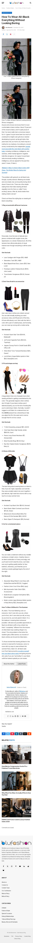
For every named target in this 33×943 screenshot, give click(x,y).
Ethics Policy (17, 938)
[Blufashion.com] (16, 3)
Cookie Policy (27, 936)
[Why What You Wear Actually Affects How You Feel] (16, 781)
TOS (12, 936)
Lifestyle (4, 908)
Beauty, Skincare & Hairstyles (9, 922)
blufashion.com (9, 711)
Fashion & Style (10, 8)
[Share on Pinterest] (10, 34)
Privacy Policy (18, 936)
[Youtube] (22, 716)
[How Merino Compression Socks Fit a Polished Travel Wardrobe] (16, 754)
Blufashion (22, 691)
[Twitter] (20, 716)
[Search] (30, 3)
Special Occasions (7, 913)
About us (4, 882)
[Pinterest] (15, 716)
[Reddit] (18, 716)
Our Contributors (6, 890)
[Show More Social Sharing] (14, 34)
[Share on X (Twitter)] (7, 34)
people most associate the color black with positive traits (16, 149)
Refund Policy (5, 896)
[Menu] (3, 3)
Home (3, 8)
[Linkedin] (13, 716)
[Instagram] (10, 716)
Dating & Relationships (8, 916)
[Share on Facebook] (3, 34)
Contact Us (5, 885)
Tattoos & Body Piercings (8, 919)
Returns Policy (5, 893)
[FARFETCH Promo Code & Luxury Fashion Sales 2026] (16, 807)
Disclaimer (6, 936)
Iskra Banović (9, 27)
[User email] (25, 716)
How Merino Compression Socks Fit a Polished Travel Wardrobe (14, 767)
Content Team (6, 888)
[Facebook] (8, 716)
